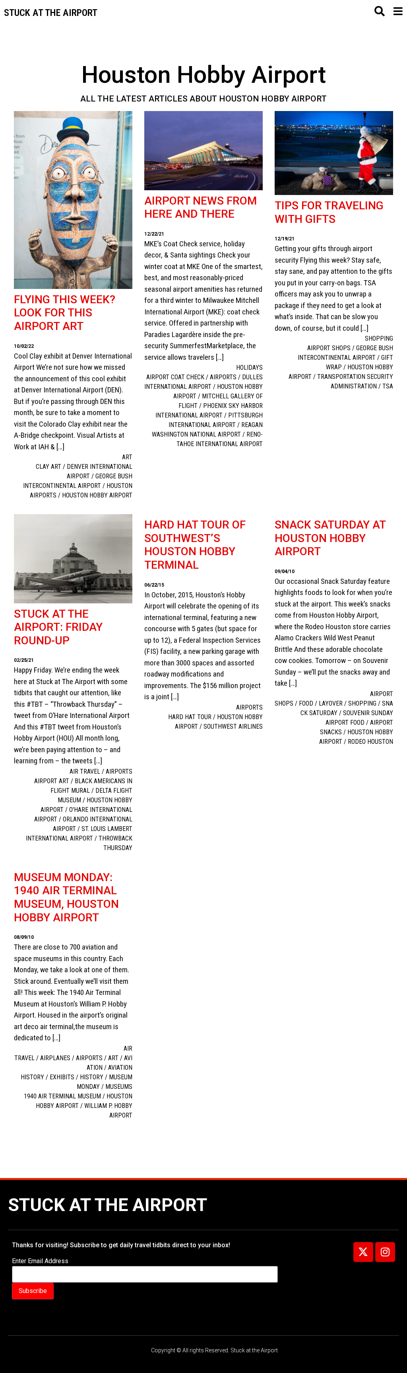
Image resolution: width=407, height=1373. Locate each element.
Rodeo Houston (370, 741)
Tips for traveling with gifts (329, 212)
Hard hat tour (189, 717)
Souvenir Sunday (368, 713)
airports (223, 377)
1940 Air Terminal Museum (62, 1096)
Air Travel (85, 771)
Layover (331, 703)
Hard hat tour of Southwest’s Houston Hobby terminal (195, 544)
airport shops (329, 348)
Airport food (345, 722)
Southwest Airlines (233, 726)
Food (306, 703)
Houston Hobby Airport (97, 495)
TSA (387, 386)
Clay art (48, 466)
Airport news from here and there (200, 207)
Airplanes (55, 1058)
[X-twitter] (363, 1252)
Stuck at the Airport (107, 1204)
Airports (119, 771)
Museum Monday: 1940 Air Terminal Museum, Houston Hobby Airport (66, 897)
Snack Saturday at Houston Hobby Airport (330, 538)
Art (127, 457)
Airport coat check (175, 377)
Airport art (51, 781)
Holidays (249, 367)
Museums (118, 1086)
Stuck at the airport (50, 12)
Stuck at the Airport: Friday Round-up (58, 627)
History (91, 1077)
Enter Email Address (40, 1261)
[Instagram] (385, 1252)
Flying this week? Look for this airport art (64, 313)
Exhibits (62, 1077)
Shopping (379, 338)
